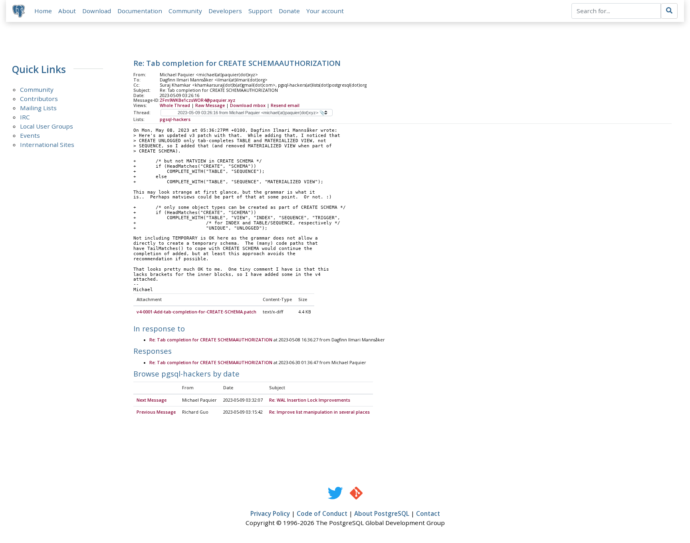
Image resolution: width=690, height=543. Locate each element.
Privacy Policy (270, 513)
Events (30, 135)
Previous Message (156, 412)
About (67, 11)
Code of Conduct (322, 513)
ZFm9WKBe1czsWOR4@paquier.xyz (197, 100)
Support (260, 11)
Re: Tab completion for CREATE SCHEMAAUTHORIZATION (210, 340)
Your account (325, 11)
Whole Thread (175, 105)
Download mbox (248, 105)
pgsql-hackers (175, 119)
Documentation (139, 11)
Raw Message (210, 105)
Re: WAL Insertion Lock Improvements (309, 400)
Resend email (285, 105)
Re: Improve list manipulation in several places (319, 412)
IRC (25, 117)
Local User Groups (46, 126)
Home (43, 11)
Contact (428, 513)
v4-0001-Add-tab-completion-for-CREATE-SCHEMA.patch (196, 312)
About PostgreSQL (381, 513)
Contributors (39, 99)
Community (185, 11)
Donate (289, 11)
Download (96, 11)
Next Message (152, 400)
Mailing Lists (38, 108)
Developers (225, 11)
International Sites (47, 145)
